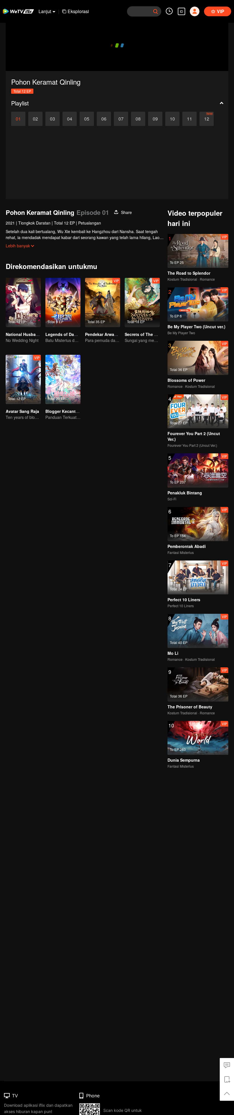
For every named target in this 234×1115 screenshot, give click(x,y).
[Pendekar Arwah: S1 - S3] (102, 302)
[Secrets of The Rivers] (142, 302)
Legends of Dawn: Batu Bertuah (76, 334)
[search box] (155, 11)
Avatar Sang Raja (22, 411)
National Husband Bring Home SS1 (39, 334)
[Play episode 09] (155, 119)
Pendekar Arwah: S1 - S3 (109, 334)
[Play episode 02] (35, 119)
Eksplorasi (78, 11)
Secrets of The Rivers (145, 334)
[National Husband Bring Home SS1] (23, 302)
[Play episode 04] (69, 119)
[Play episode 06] (104, 119)
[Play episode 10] (172, 119)
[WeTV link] (18, 11)
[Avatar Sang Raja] (23, 379)
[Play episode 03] (52, 119)
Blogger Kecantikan (64, 411)
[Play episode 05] (87, 119)
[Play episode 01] (18, 119)
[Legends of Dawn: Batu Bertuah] (62, 302)
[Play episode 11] (189, 119)
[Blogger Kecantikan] (62, 379)
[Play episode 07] (121, 119)
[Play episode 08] (138, 119)
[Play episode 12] (206, 119)
